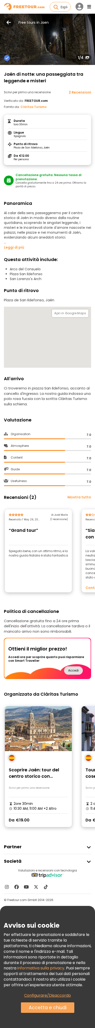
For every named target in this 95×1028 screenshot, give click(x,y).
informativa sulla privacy (40, 968)
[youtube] (26, 887)
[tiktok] (46, 887)
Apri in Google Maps (70, 313)
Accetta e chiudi (47, 1007)
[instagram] (7, 887)
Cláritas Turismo (33, 107)
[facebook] (16, 887)
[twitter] (36, 887)
